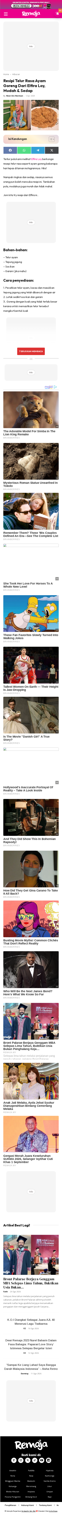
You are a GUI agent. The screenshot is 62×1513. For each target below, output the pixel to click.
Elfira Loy (36, 159)
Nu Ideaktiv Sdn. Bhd (28, 1511)
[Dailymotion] (48, 1460)
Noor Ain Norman (14, 95)
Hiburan (16, 74)
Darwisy (24, 1373)
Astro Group (53, 1511)
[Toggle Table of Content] (50, 139)
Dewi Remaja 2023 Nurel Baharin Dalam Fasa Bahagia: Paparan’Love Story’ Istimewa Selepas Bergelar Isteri (31, 1344)
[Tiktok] (34, 1460)
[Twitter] (27, 1460)
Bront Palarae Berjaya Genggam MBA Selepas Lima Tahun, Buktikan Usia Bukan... (30, 1283)
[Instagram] (20, 1460)
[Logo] (31, 13)
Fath (5, 1291)
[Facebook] (14, 1460)
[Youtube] (41, 1460)
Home (6, 74)
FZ (24, 1328)
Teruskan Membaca (31, 351)
